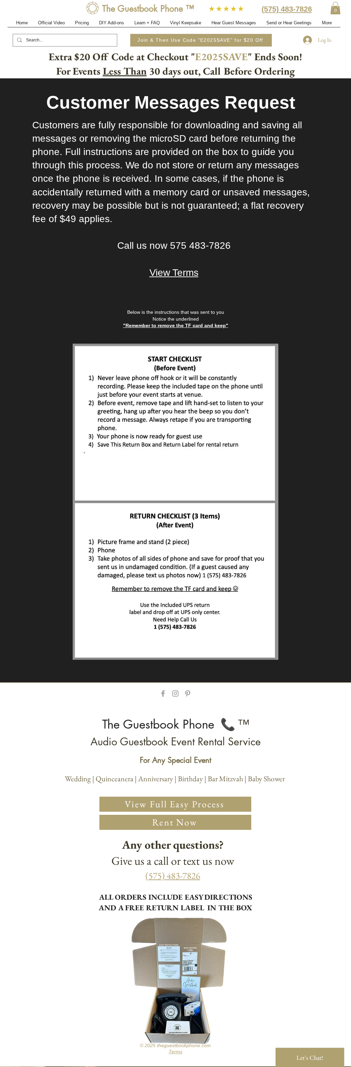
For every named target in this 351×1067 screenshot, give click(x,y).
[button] (335, 8)
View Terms (173, 272)
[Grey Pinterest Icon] (187, 693)
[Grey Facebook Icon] (163, 693)
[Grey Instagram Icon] (175, 693)
